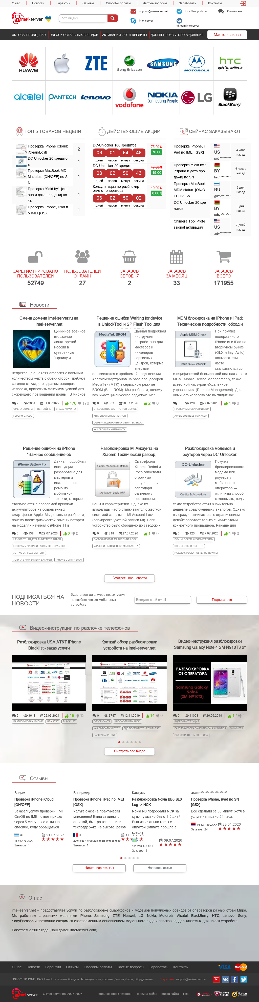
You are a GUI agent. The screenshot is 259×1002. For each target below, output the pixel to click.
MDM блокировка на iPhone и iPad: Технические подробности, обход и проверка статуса (210, 320)
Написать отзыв (160, 868)
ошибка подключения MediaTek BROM (118, 422)
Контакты (215, 3)
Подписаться (222, 600)
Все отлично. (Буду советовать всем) (43, 839)
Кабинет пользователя (115, 994)
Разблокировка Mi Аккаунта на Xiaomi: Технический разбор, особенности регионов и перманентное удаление (129, 451)
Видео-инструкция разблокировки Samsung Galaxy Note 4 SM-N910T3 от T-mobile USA (210, 647)
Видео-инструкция (187, 721)
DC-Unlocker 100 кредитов (114, 145)
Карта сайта (170, 994)
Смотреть (23, 63)
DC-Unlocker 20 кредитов (113, 166)
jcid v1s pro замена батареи (32, 560)
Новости (38, 3)
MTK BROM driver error (110, 416)
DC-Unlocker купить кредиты (194, 539)
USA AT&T (53, 721)
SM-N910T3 (236, 728)
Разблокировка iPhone (28, 721)
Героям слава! (22, 416)
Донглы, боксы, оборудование (177, 35)
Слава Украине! (66, 409)
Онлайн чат (234, 11)
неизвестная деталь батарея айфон (37, 539)
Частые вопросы (155, 3)
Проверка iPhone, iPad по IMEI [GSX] (98, 802)
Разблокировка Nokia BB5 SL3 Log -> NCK (157, 802)
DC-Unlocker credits (189, 546)
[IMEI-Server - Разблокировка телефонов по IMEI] (35, 18)
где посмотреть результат (142, 728)
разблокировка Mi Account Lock (115, 539)
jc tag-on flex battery (29, 553)
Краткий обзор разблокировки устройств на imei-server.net (129, 645)
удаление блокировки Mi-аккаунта (116, 546)
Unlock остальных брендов (74, 35)
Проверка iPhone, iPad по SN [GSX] (215, 802)
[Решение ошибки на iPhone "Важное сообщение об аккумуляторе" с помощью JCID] (31, 479)
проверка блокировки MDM (192, 409)
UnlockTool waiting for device (115, 409)
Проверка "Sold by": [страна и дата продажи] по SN (48, 195)
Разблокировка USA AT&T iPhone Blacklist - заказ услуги (49, 645)
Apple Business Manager (191, 416)
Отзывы (88, 3)
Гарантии (63, 3)
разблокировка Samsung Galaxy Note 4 (200, 728)
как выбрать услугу (107, 728)
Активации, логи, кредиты (124, 35)
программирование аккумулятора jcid (39, 546)
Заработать (187, 3)
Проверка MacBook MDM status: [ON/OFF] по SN (48, 177)
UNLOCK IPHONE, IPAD (29, 35)
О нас (16, 3)
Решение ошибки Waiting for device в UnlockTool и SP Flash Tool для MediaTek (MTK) (129, 320)
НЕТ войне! (44, 409)
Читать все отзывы (99, 868)
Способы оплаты (118, 3)
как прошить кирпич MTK (109, 429)
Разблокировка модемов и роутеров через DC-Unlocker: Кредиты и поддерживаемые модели (210, 451)
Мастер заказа (227, 34)
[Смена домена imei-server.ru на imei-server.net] (31, 349)
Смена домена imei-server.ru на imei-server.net (48, 320)
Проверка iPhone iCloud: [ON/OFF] (34, 802)
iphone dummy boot (69, 560)
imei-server (146, 20)
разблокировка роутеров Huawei (196, 553)
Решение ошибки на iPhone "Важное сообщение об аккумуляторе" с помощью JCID (49, 451)
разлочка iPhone (105, 735)
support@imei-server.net (153, 11)
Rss (185, 994)
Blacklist (69, 721)
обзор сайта (102, 721)
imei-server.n (22, 910)
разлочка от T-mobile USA (191, 735)
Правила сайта (146, 994)
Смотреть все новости (130, 578)
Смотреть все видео (129, 751)
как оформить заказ (127, 721)
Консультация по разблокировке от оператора (116, 188)
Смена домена (23, 409)
